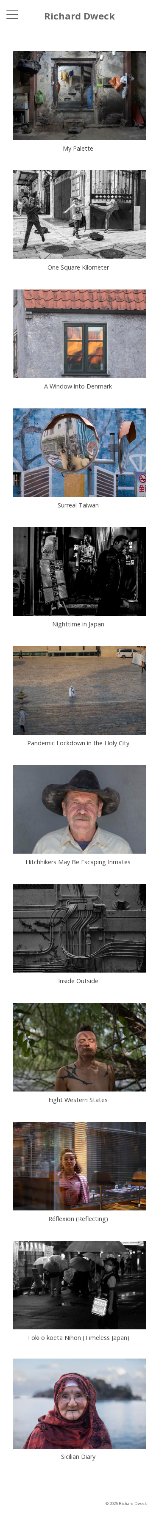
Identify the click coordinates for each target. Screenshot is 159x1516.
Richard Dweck (79, 15)
